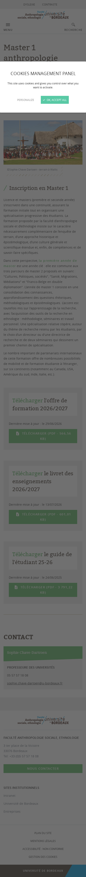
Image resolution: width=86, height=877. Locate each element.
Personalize (25, 100)
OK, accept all (56, 100)
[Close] (43, 438)
